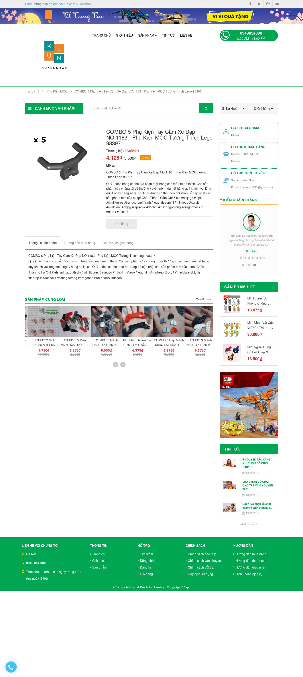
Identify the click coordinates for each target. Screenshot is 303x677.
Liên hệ (186, 35)
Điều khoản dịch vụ (249, 574)
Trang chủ (101, 35)
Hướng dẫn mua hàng (251, 554)
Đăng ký (146, 567)
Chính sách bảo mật (202, 554)
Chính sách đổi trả (201, 567)
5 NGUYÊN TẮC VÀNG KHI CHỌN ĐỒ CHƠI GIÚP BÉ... (256, 463)
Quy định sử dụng (200, 574)
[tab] (42, 242)
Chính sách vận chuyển (204, 560)
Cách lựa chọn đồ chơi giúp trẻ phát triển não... (257, 506)
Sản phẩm (146, 35)
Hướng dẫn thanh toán (251, 560)
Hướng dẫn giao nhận (251, 567)
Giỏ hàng (146, 574)
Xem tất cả (202, 299)
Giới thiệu (124, 35)
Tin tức (168, 35)
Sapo (187, 587)
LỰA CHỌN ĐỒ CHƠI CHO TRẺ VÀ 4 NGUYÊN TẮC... (257, 485)
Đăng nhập (147, 560)
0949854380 (251, 33)
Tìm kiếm (146, 554)
